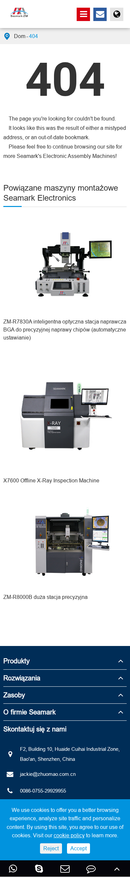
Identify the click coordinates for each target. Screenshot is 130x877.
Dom (19, 36)
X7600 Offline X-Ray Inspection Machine (51, 480)
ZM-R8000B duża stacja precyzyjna (45, 597)
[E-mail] (65, 868)
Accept (78, 848)
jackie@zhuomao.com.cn (48, 774)
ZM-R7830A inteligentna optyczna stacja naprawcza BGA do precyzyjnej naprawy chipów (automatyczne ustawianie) (64, 329)
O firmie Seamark (29, 712)
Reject (51, 848)
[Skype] (39, 868)
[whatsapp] (13, 868)
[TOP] (117, 868)
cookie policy (69, 835)
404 (33, 36)
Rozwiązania (21, 678)
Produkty (16, 661)
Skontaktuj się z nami (34, 729)
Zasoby (14, 695)
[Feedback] (91, 868)
